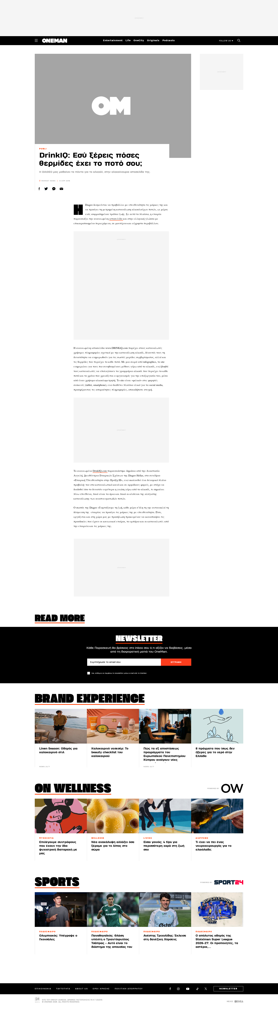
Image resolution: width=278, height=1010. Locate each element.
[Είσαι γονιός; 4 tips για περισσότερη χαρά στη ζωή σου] (165, 816)
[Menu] (36, 40)
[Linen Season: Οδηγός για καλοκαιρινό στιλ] (61, 726)
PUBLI (43, 149)
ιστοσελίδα (116, 218)
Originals (153, 40)
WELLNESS (97, 838)
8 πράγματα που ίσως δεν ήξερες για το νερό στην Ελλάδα (215, 752)
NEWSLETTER (228, 989)
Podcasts (168, 40)
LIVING (147, 838)
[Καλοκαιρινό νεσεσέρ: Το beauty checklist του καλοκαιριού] (113, 726)
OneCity (138, 40)
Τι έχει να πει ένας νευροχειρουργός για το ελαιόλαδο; (213, 846)
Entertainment (113, 40)
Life (128, 40)
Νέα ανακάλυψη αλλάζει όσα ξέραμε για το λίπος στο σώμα (112, 846)
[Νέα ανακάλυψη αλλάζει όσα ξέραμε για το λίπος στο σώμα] (113, 816)
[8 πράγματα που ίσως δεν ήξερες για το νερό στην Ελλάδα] (217, 726)
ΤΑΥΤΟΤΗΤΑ (63, 989)
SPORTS (57, 883)
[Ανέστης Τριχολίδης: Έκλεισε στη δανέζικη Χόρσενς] (165, 909)
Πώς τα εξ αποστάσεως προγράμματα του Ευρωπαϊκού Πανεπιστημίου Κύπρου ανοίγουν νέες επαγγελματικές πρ (164, 756)
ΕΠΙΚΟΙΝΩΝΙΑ (43, 989)
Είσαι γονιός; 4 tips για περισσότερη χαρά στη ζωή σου (163, 846)
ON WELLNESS (73, 789)
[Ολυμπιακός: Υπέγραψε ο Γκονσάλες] (61, 909)
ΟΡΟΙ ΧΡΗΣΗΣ (101, 989)
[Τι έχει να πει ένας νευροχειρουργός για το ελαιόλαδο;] (217, 816)
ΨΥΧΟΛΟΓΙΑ (46, 838)
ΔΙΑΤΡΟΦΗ (202, 838)
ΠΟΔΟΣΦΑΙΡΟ (47, 932)
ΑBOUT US (81, 989)
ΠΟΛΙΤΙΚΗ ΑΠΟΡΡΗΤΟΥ (129, 989)
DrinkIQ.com (100, 470)
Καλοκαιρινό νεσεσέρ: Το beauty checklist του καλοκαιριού (109, 752)
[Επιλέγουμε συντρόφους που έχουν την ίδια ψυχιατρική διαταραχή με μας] (61, 816)
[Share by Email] (61, 188)
